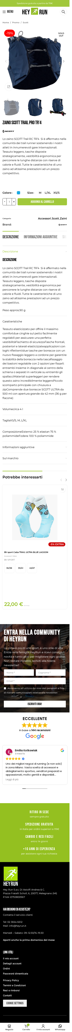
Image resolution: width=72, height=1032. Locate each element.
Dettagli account (12, 963)
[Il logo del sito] (34, 11)
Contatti (7, 995)
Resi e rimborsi (11, 990)
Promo (15, 22)
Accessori (44, 218)
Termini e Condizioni (14, 985)
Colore (7, 192)
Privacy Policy (11, 980)
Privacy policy (12, 696)
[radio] (18, 193)
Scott (25, 22)
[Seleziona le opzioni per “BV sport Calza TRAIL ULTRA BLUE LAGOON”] (62, 490)
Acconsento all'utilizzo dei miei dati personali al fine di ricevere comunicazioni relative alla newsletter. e (34, 692)
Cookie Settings (14, 1003)
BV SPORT (9, 559)
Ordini (6, 968)
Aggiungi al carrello (42, 202)
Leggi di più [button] (12, 779)
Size (30, 192)
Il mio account (11, 958)
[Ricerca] (63, 11)
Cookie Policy (29, 696)
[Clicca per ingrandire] (9, 87)
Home (6, 22)
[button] (6, 61)
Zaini (63, 218)
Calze (15, 556)
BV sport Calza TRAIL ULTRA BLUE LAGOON (26, 552)
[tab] (11, 236)
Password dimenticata (15, 973)
